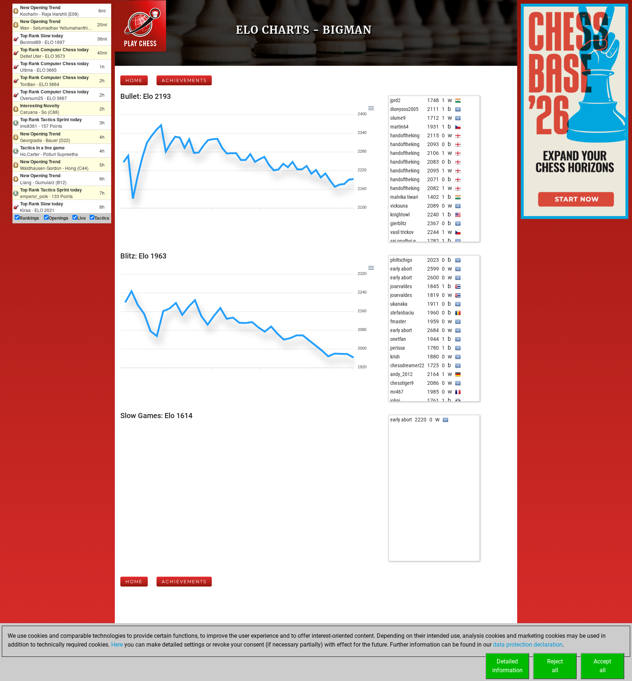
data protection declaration (528, 644)
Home (134, 80)
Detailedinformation (507, 666)
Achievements (184, 80)
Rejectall (555, 666)
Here (117, 644)
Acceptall (602, 666)
